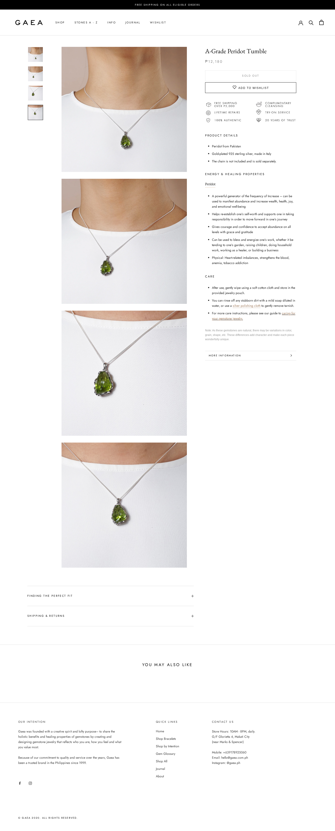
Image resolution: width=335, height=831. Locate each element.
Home (160, 731)
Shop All (161, 761)
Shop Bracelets (166, 738)
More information (225, 355)
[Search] (311, 22)
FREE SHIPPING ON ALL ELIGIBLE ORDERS (167, 5)
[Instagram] (30, 783)
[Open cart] (321, 22)
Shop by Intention (167, 746)
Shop (60, 22)
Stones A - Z (86, 22)
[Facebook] (19, 783)
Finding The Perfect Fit (50, 596)
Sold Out (250, 75)
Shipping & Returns (46, 616)
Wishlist (158, 22)
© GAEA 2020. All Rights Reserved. (48, 818)
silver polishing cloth (246, 305)
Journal (132, 22)
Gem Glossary (165, 753)
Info (111, 22)
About (160, 776)
